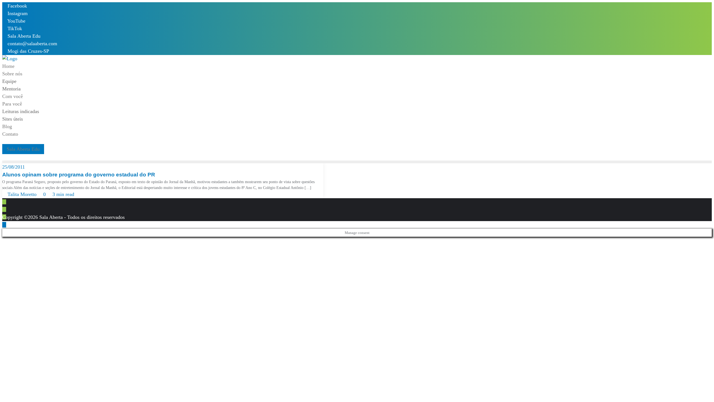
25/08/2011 (13, 167)
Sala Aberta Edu (23, 36)
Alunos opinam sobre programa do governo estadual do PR (78, 175)
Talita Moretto (22, 194)
